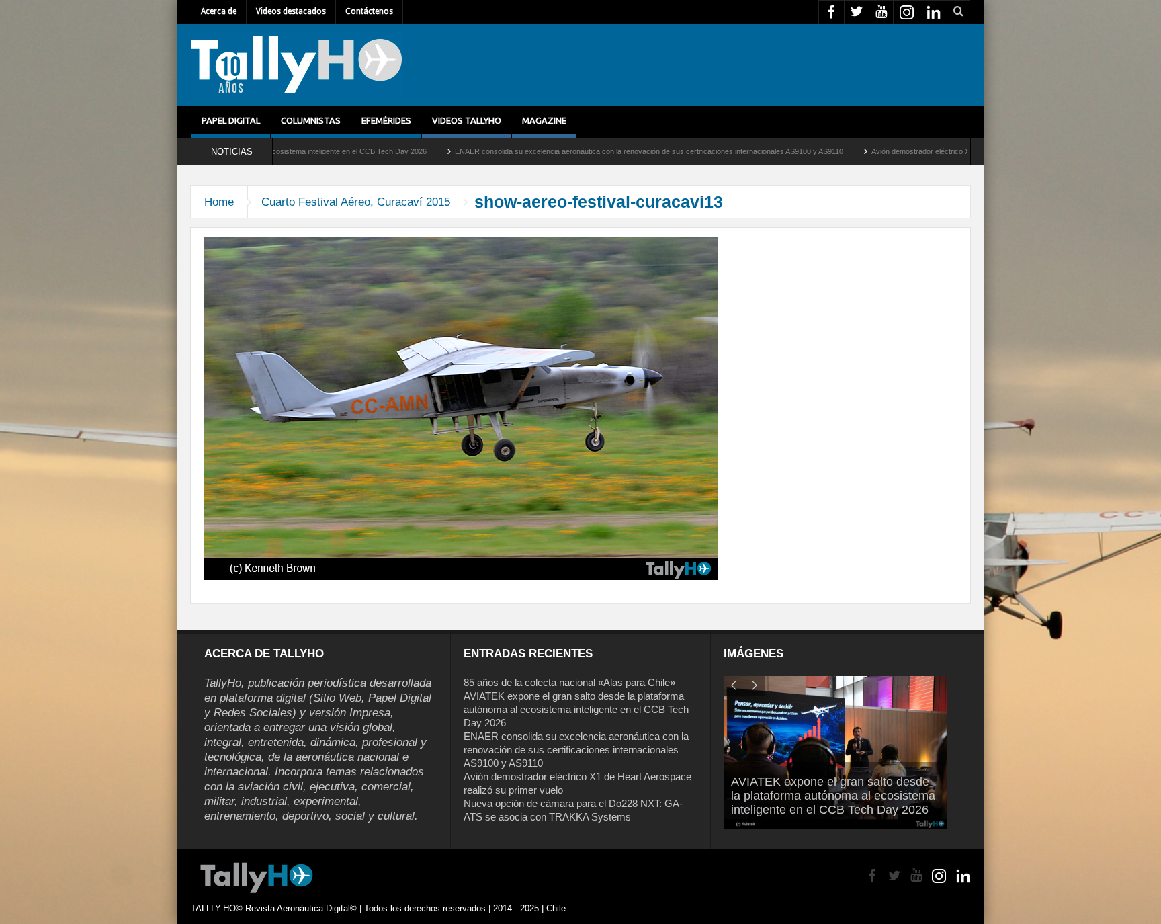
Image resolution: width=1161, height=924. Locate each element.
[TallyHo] (296, 65)
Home (219, 202)
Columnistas (311, 120)
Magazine (544, 120)
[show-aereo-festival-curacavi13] (461, 408)
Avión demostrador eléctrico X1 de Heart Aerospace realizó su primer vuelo (914, 151)
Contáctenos (369, 11)
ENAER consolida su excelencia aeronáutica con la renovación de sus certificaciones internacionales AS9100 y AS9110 (569, 151)
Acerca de (218, 11)
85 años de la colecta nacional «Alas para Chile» (569, 682)
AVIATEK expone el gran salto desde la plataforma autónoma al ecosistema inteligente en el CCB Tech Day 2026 (576, 709)
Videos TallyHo (466, 120)
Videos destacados (291, 11)
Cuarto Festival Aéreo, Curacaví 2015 (355, 202)
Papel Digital (231, 120)
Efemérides (386, 120)
